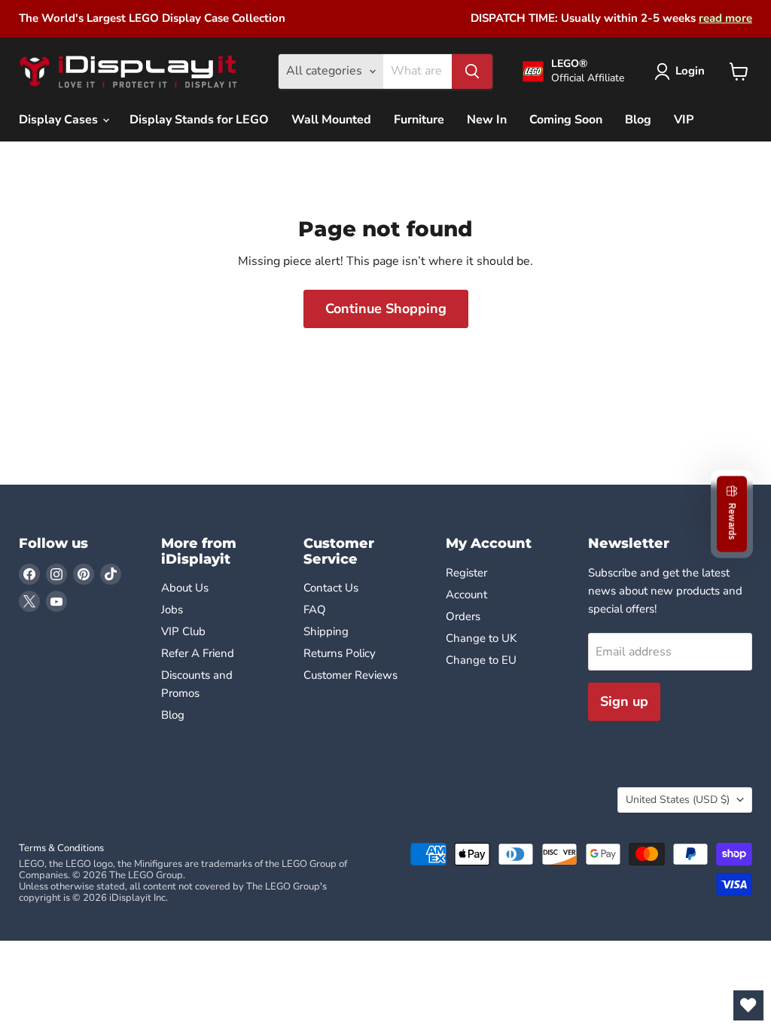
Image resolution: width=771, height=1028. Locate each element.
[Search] (472, 71)
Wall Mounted (331, 119)
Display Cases (60, 119)
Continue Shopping (385, 309)
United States (678, 799)
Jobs (172, 609)
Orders (463, 616)
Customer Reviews (350, 675)
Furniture (419, 119)
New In (487, 119)
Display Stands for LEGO (199, 119)
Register (466, 572)
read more (725, 18)
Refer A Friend (197, 653)
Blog (638, 119)
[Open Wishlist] (748, 1005)
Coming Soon (565, 119)
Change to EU (483, 660)
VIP (683, 119)
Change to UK (483, 638)
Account (466, 594)
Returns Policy (339, 653)
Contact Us (330, 587)
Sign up (624, 701)
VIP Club (183, 631)
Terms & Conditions (61, 848)
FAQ (314, 609)
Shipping (326, 631)
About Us (185, 587)
